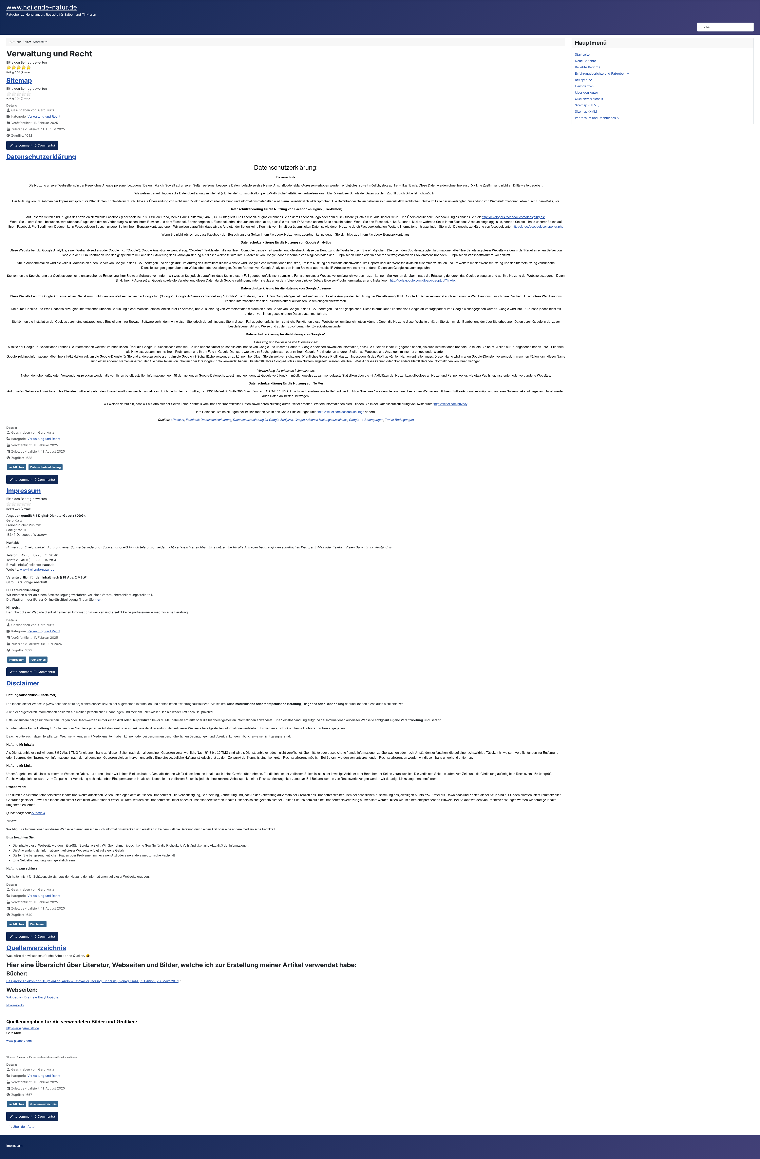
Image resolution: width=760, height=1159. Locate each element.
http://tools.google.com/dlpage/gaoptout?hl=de (422, 280)
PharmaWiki (15, 1005)
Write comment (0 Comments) (32, 145)
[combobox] (725, 27)
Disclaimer (22, 683)
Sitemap (19, 80)
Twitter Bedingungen (399, 419)
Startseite (582, 54)
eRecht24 (177, 419)
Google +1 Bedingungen (366, 419)
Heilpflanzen (584, 86)
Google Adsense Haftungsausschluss (320, 419)
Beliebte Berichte (587, 67)
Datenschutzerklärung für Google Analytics (263, 419)
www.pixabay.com (19, 1040)
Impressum (23, 491)
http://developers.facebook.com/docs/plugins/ (513, 217)
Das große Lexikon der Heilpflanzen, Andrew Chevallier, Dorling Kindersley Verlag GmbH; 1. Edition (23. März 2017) (92, 981)
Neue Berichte (585, 61)
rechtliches (16, 467)
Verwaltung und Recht (44, 116)
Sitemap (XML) (586, 111)
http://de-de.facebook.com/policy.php (537, 226)
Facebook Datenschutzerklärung (208, 419)
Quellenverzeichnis (36, 948)
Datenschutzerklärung (41, 157)
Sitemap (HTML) (587, 105)
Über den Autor (24, 1127)
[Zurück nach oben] (753, 1152)
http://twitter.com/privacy (450, 404)
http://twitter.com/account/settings (341, 411)
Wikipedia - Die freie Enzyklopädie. (32, 997)
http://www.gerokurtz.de (22, 1028)
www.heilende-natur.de (37, 569)
